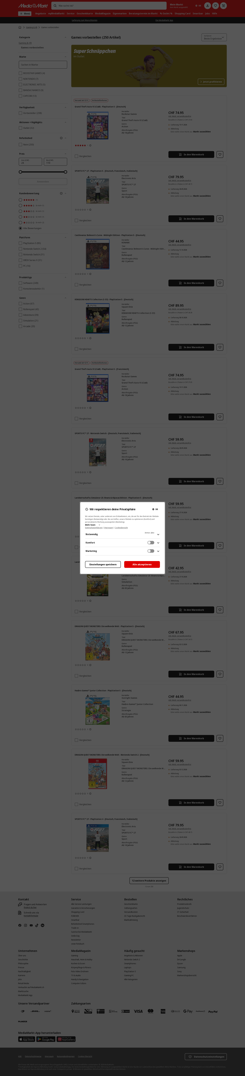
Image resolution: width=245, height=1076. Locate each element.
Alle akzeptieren (142, 564)
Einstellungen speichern (103, 564)
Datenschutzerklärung (93, 527)
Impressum (108, 527)
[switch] (150, 542)
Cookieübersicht (121, 527)
